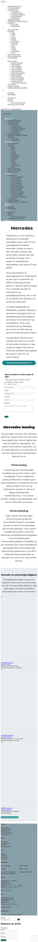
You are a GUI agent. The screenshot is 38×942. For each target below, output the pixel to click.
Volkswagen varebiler (19, 83)
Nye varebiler (12, 61)
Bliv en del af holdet (18, 103)
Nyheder (7, 91)
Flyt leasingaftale (14, 8)
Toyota (13, 49)
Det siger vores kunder (16, 104)
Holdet (10, 99)
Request (3, 940)
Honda (13, 38)
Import (3, 845)
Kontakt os (5, 859)
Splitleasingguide (14, 19)
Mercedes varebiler (18, 73)
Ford (13, 36)
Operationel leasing (18, 14)
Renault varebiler (17, 79)
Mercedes (14, 43)
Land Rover (15, 41)
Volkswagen (15, 51)
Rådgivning (8, 4)
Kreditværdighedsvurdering (18, 21)
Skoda (13, 48)
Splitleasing (15, 18)
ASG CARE (15, 24)
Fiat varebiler (16, 64)
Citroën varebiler (17, 63)
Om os (6, 96)
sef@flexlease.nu (7, 808)
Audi (13, 33)
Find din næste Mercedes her (19, 363)
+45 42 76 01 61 (6, 664)
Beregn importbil (14, 54)
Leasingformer (13, 9)
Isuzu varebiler (16, 68)
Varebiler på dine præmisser (17, 88)
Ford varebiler (16, 66)
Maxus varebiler (17, 71)
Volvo (13, 53)
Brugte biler (5, 843)
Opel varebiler (16, 76)
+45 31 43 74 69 (6, 737)
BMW (13, 34)
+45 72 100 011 (16, 109)
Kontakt (7, 106)
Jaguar (13, 39)
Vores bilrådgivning (14, 6)
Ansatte (4, 855)
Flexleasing (15, 11)
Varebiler (7, 59)
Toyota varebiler (17, 81)
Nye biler (11, 31)
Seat (12, 46)
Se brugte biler (13, 29)
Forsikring (11, 23)
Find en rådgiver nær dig (9, 817)
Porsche (14, 44)
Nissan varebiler (16, 74)
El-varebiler (12, 84)
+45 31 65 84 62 (6, 810)
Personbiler (8, 28)
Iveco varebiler (16, 69)
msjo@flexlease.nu (7, 735)
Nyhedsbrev (12, 94)
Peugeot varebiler (17, 78)
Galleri (6, 89)
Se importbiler (13, 58)
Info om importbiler (15, 56)
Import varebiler (13, 86)
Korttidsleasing (16, 16)
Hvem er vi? (12, 98)
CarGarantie (15, 26)
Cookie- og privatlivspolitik (11, 914)
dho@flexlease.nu (7, 663)
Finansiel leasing (17, 13)
